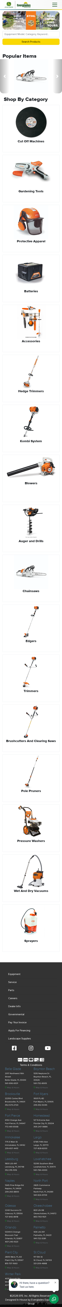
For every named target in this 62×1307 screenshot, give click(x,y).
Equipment (14, 974)
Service (12, 982)
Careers (12, 998)
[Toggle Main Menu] (54, 4)
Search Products (31, 41)
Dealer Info (14, 1006)
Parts (11, 990)
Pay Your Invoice (17, 1022)
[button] (4, 76)
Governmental (16, 1014)
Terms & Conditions (31, 1065)
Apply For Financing (19, 1030)
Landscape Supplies (19, 1038)
